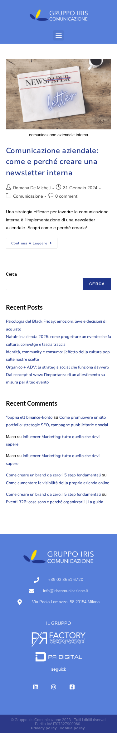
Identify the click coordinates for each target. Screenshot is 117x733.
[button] (58, 35)
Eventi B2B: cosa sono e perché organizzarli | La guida (54, 502)
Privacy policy (44, 728)
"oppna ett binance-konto (29, 417)
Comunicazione (28, 196)
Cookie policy (72, 728)
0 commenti (66, 196)
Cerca (11, 274)
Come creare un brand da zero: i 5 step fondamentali (53, 475)
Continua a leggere (34, 242)
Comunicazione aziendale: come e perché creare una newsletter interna (52, 162)
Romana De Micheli (32, 188)
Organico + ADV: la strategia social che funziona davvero (57, 367)
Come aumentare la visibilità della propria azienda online (57, 483)
